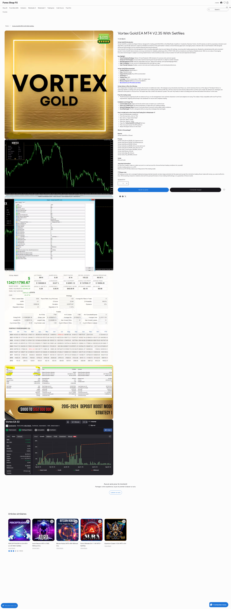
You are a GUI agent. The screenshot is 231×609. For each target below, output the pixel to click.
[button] (227, 3)
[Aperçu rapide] (19, 530)
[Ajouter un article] (127, 183)
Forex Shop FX (10, 2)
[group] (115, 535)
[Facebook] (120, 196)
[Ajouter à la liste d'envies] (224, 190)
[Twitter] (125, 196)
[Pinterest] (123, 196)
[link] (15, 551)
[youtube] (118, 195)
